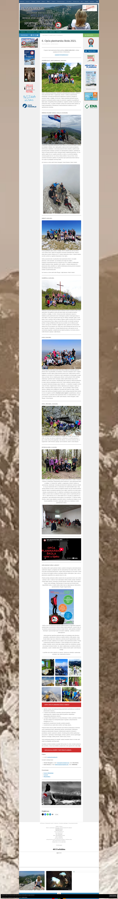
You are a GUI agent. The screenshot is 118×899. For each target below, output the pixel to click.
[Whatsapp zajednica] (35, 35)
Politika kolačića (24, 897)
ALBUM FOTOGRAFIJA (61, 55)
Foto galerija (58, 31)
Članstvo (33, 1)
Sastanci (38, 1)
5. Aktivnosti (59, 35)
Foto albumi (69, 1)
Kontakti (86, 1)
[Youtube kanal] (37, 35)
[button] (48, 667)
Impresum (92, 1)
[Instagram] (33, 35)
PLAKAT (46, 775)
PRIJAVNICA (47, 776)
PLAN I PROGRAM (48, 773)
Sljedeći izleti (52, 31)
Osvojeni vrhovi (76, 1)
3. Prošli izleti (52, 35)
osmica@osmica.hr (52, 757)
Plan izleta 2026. (44, 31)
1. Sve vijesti (45, 35)
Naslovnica (22, 1)
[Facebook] (31, 35)
